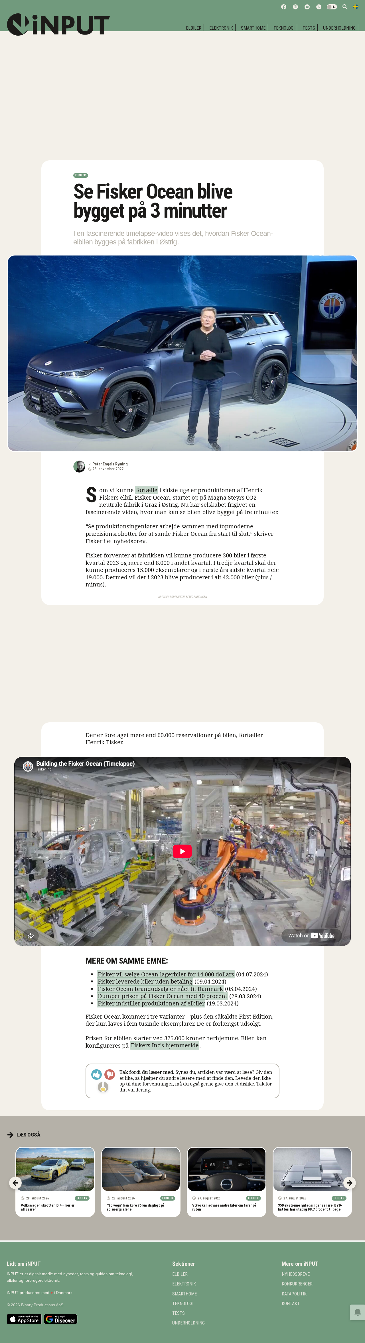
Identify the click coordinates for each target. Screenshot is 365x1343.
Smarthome (253, 28)
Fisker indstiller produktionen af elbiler (151, 1003)
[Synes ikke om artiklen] (109, 1074)
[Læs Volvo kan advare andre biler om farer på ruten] (226, 1169)
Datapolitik (294, 1294)
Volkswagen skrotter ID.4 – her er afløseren (47, 1207)
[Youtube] (307, 7)
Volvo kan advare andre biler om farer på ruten (224, 1207)
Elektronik (221, 28)
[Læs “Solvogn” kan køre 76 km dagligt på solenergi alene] (141, 1169)
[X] (319, 7)
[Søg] (345, 7)
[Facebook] (283, 7)
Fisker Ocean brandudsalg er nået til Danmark (160, 989)
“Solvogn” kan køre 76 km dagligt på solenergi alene (136, 1207)
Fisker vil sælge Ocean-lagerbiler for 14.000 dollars (166, 974)
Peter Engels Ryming (110, 464)
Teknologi (284, 28)
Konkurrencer (297, 1284)
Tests (309, 28)
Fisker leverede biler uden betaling (145, 981)
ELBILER (193, 28)
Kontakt (291, 1303)
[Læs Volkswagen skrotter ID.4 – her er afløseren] (55, 1169)
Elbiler (80, 175)
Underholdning (339, 28)
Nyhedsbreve (296, 1274)
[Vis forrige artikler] (15, 1183)
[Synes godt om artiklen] (96, 1074)
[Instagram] (295, 7)
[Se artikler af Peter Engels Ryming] (79, 467)
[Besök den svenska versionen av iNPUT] (355, 6)
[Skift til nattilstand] (332, 7)
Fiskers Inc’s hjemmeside (165, 1045)
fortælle (146, 490)
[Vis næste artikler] (349, 1183)
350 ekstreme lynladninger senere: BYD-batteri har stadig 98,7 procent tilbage (310, 1207)
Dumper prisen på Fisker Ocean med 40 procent (162, 996)
